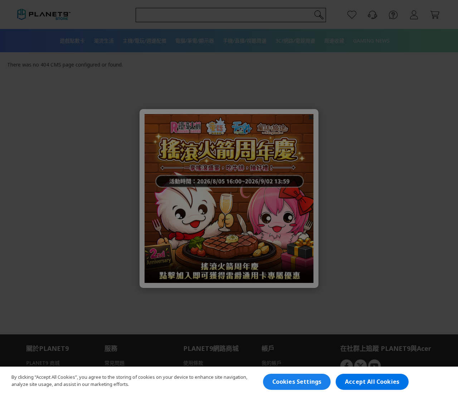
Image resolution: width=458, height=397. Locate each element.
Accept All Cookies (372, 382)
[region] (229, 382)
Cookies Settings (297, 382)
